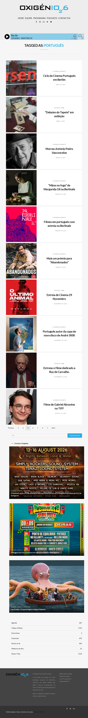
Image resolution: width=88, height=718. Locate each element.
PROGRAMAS (39, 18)
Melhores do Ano (46, 649)
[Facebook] (36, 22)
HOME (21, 18)
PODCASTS (52, 18)
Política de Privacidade (66, 673)
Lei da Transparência (65, 679)
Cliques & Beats (59, 71)
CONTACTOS (64, 18)
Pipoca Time (59, 108)
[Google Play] (47, 22)
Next (53, 428)
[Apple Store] (50, 22)
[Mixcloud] (43, 22)
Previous (11, 428)
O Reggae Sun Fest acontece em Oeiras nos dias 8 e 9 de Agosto (35, 552)
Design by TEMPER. (39, 712)
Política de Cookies (65, 676)
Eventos (27, 490)
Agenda (46, 623)
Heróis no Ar (46, 643)
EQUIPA (28, 18)
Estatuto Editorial (64, 681)
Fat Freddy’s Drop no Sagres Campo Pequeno (28, 609)
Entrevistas (46, 633)
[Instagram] (40, 22)
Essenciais (46, 638)
